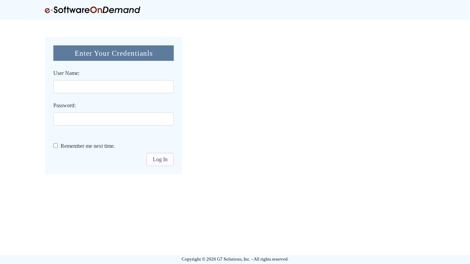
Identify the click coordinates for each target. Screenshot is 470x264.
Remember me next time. (86, 146)
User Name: (66, 73)
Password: (64, 105)
